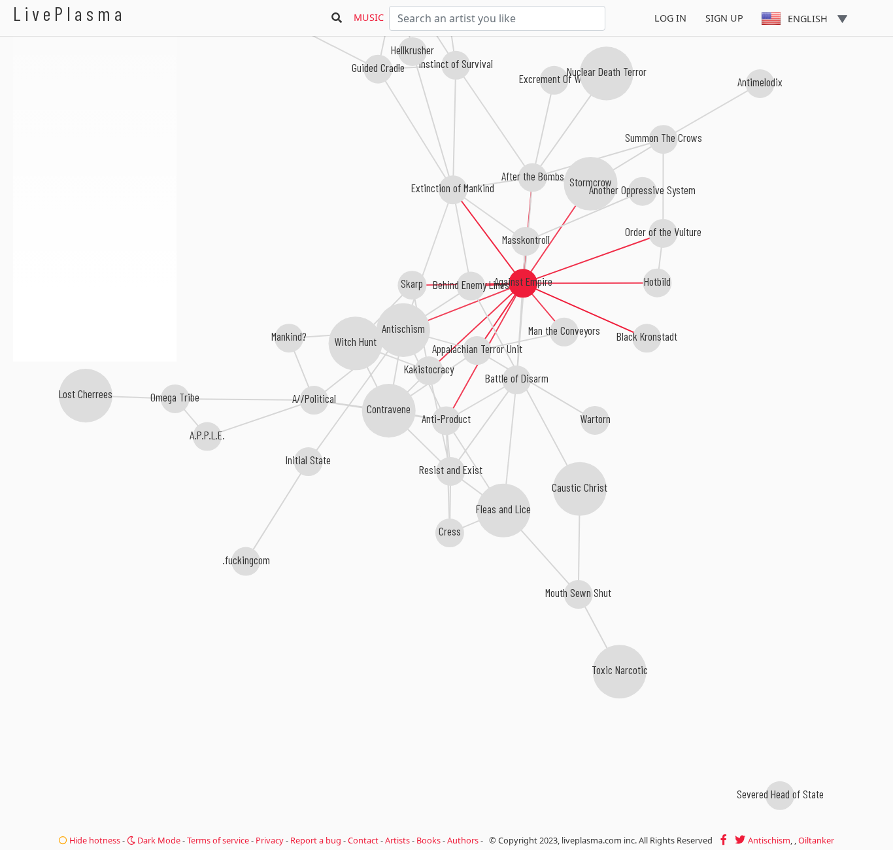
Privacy (270, 840)
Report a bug (315, 840)
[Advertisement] (95, 431)
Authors (463, 840)
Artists (397, 840)
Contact (363, 840)
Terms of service (218, 840)
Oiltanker (816, 840)
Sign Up (724, 18)
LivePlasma (69, 13)
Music (369, 17)
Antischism (769, 840)
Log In (670, 18)
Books (428, 840)
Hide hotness (93, 840)
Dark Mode (157, 840)
